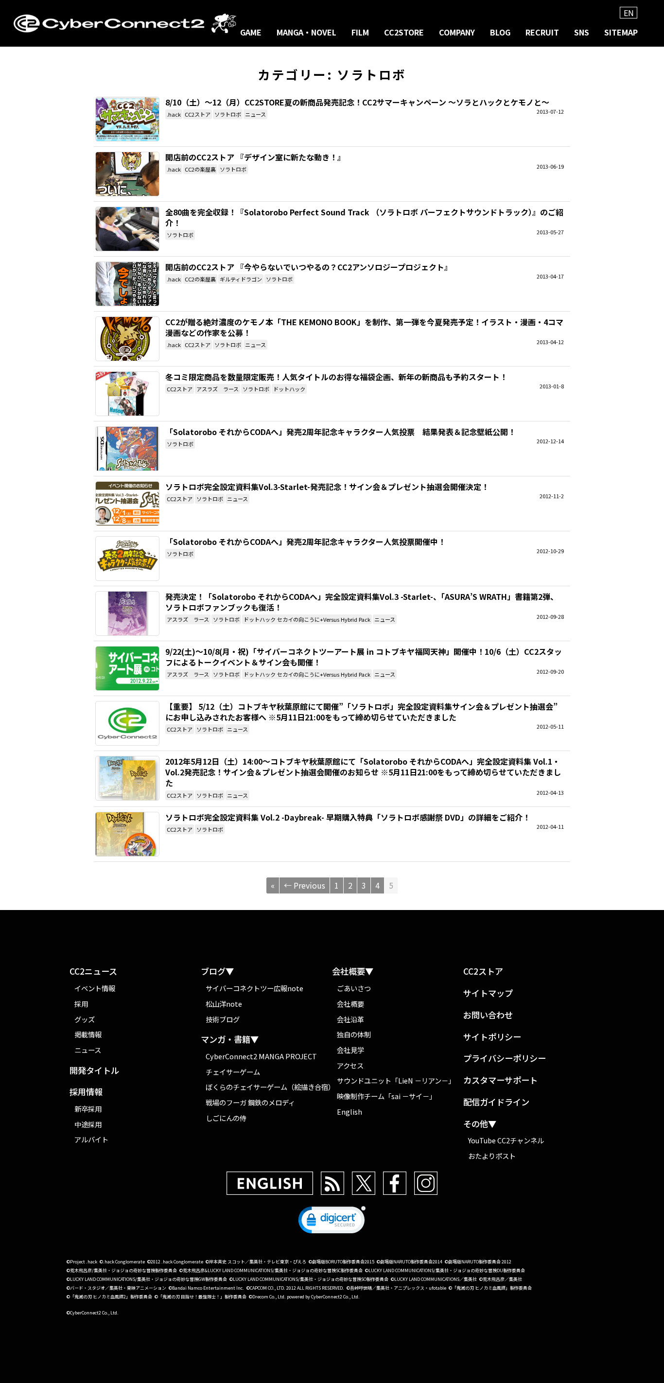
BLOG (500, 32)
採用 (81, 1003)
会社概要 (350, 1003)
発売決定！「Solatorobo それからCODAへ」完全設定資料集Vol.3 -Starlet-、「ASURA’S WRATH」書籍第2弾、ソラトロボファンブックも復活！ (127, 613)
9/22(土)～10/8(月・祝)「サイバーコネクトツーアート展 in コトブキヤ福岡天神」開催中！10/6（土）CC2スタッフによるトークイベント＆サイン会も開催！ (127, 668)
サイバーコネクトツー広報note (254, 988)
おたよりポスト (492, 1156)
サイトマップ (488, 993)
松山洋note (224, 1003)
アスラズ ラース (217, 389)
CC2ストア (197, 114)
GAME (251, 32)
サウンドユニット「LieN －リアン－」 (396, 1080)
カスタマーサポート (500, 1080)
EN (629, 12)
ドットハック (289, 389)
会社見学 (350, 1050)
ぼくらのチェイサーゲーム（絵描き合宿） (269, 1087)
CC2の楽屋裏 (200, 169)
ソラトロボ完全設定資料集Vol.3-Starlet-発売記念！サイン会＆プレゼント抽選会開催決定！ (127, 503)
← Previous (304, 885)
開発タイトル (94, 1071)
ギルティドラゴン (241, 279)
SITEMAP (621, 32)
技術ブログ (223, 1019)
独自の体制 (354, 1034)
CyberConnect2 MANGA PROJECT (261, 1056)
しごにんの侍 (226, 1118)
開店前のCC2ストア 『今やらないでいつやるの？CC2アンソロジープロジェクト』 (127, 284)
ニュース (255, 114)
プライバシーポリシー (504, 1058)
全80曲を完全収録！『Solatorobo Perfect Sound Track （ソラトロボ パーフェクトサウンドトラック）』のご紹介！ (127, 229)
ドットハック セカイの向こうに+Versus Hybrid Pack (307, 619)
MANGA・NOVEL (306, 32)
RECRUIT (542, 32)
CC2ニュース (93, 971)
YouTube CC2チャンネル (506, 1140)
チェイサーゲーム (233, 1072)
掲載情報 (88, 1034)
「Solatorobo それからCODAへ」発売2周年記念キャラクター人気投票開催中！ (127, 558)
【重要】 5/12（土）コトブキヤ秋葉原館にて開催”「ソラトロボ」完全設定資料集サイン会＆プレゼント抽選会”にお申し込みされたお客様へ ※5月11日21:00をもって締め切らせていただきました (127, 723)
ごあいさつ (354, 988)
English (349, 1111)
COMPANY (457, 32)
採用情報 (86, 1092)
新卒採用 (88, 1108)
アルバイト (91, 1139)
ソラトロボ (227, 114)
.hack (174, 114)
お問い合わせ (488, 1015)
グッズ (84, 1019)
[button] (332, 1222)
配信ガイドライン (496, 1102)
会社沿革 (350, 1019)
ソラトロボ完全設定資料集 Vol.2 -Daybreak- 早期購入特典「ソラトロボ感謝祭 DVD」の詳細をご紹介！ (127, 834)
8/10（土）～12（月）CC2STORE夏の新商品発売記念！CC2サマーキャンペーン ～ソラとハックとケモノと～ (127, 119)
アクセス (350, 1065)
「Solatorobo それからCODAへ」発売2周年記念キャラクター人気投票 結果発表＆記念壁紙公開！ (127, 448)
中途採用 (88, 1124)
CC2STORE (404, 32)
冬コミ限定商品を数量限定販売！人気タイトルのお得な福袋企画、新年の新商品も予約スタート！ (127, 393)
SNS (581, 32)
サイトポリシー (492, 1037)
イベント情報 (94, 988)
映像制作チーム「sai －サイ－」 (386, 1096)
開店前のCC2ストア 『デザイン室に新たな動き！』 (127, 174)
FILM (360, 32)
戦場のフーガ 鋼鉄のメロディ (250, 1102)
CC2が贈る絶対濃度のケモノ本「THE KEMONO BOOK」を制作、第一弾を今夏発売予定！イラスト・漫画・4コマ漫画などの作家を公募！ (127, 338)
